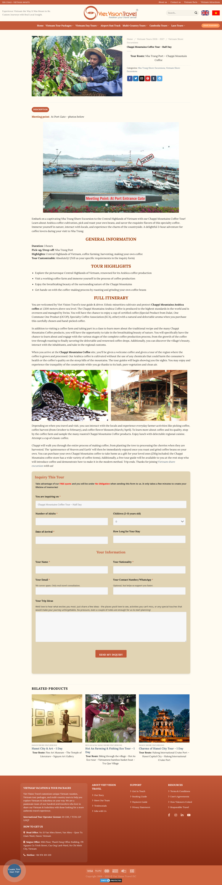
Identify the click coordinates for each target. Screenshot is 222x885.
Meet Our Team (102, 800)
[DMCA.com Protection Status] (111, 880)
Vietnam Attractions (210, 2)
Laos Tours (177, 25)
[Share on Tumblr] (153, 78)
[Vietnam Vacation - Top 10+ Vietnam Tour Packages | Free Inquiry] (111, 13)
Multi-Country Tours (134, 25)
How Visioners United (181, 802)
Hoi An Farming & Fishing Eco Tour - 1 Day (110, 750)
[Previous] (32, 734)
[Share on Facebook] (130, 78)
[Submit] (196, 13)
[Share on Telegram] (159, 78)
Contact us (176, 2)
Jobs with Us (100, 811)
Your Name (42, 561)
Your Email (42, 579)
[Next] (189, 734)
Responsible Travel (179, 807)
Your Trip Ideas (44, 600)
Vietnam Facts (190, 2)
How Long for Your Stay (126, 531)
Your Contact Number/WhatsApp (133, 579)
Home (40, 25)
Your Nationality (123, 561)
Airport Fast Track (111, 25)
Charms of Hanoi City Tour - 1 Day (161, 748)
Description (40, 109)
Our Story (99, 795)
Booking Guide (139, 796)
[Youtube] (189, 815)
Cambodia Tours (158, 25)
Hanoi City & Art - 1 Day (47, 748)
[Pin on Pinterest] (147, 78)
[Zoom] (36, 92)
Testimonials (100, 805)
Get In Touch (138, 791)
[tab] (40, 109)
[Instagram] (176, 815)
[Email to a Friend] (142, 78)
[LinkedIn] (183, 815)
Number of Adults (46, 513)
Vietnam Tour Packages (58, 25)
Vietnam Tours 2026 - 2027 (150, 39)
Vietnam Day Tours (86, 25)
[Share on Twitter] (135, 78)
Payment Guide (139, 802)
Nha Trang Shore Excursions (151, 68)
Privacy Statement (141, 807)
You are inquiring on (48, 496)
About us (163, 2)
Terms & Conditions (180, 791)
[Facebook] (170, 815)
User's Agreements (179, 796)
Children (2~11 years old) (127, 513)
